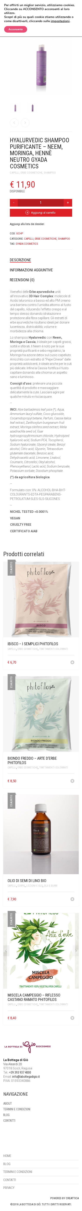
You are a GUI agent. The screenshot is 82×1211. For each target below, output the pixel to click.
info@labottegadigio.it (26, 1076)
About (7, 1103)
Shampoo (50, 172)
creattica (72, 1198)
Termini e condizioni (16, 1109)
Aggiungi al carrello (43, 212)
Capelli (14, 172)
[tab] (41, 260)
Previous (12, 59)
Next (69, 59)
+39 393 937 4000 (20, 1072)
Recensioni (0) (22, 280)
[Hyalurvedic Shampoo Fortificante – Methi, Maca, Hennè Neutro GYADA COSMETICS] (14, 122)
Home (7, 1156)
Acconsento (16, 29)
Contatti (9, 1120)
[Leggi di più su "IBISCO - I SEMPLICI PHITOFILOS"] (72, 662)
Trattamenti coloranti (53, 648)
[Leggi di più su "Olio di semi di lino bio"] (72, 899)
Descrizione (20, 260)
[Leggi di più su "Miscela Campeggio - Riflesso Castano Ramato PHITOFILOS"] (72, 1018)
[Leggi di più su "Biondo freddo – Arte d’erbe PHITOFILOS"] (72, 781)
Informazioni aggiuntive (31, 270)
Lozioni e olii (34, 885)
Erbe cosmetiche (31, 172)
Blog (6, 1115)
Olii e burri (50, 885)
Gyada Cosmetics (27, 243)
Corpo (21, 885)
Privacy (8, 1188)
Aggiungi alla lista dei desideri (27, 224)
